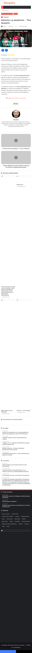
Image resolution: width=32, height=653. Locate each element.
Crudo (16, 103)
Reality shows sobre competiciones (9, 523)
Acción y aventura (6, 513)
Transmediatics (16, 647)
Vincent (4, 26)
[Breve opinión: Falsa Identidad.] (8, 354)
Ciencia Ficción (15, 513)
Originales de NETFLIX (7, 13)
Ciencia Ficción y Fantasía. (7, 516)
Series (15, 13)
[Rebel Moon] (24, 179)
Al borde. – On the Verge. (23, 410)
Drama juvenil (10, 518)
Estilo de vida (4, 521)
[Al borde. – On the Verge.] (24, 354)
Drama (3, 518)
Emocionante (17, 518)
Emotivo (23, 518)
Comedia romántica (25, 516)
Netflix (6, 10)
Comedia (17, 516)
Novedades (17, 521)
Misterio (11, 521)
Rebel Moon (20, 184)
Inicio (3, 10)
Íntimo (8, 526)
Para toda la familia (26, 521)
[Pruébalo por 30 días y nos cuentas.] (16, 98)
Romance (21, 523)
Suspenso (27, 523)
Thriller (3, 526)
